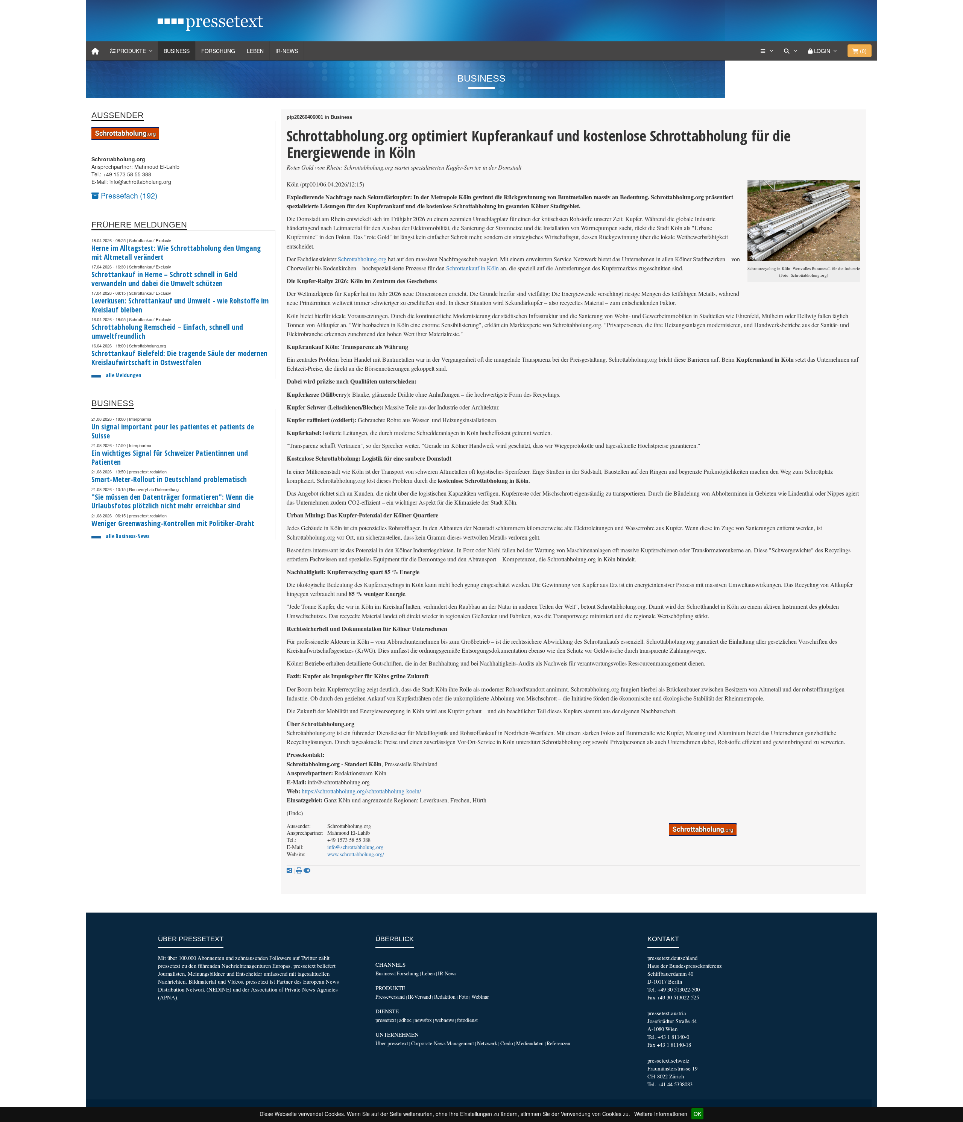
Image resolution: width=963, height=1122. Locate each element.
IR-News (286, 51)
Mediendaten (530, 1043)
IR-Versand (419, 996)
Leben (255, 51)
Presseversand (390, 996)
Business (177, 51)
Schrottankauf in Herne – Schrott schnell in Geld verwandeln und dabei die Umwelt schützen (164, 278)
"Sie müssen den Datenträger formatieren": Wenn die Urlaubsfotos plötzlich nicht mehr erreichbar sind (172, 501)
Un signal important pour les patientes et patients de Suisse (172, 431)
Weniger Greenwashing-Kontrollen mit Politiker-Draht (172, 523)
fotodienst (467, 1019)
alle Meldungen (123, 375)
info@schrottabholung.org (355, 847)
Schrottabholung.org (362, 259)
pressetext (385, 1019)
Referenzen (558, 1043)
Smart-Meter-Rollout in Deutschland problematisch (169, 479)
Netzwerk (487, 1043)
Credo (506, 1043)
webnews (444, 1019)
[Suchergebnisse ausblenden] (307, 870)
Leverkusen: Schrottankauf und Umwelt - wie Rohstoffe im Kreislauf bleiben (180, 305)
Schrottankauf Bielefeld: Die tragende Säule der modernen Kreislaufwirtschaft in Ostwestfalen (179, 357)
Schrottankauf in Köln (472, 268)
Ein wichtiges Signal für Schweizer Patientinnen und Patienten (169, 457)
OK (697, 1113)
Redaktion (445, 996)
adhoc (405, 1019)
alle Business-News (127, 536)
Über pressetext (391, 1043)
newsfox (423, 1019)
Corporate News (428, 1043)
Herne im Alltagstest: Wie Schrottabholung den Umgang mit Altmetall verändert (176, 252)
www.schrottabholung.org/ (355, 854)
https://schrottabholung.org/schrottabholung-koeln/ (361, 791)
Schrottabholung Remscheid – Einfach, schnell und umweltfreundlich (167, 331)
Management (460, 1043)
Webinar (480, 996)
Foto (463, 996)
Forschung (218, 51)
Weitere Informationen (660, 1113)
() (862, 51)
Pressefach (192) (128, 195)
